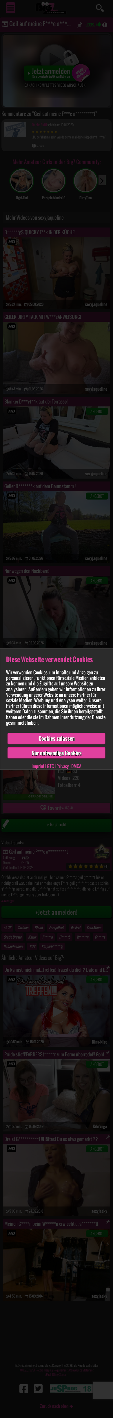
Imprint (38, 766)
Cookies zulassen (57, 738)
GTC (50, 766)
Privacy (63, 766)
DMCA (76, 766)
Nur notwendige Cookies (57, 752)
